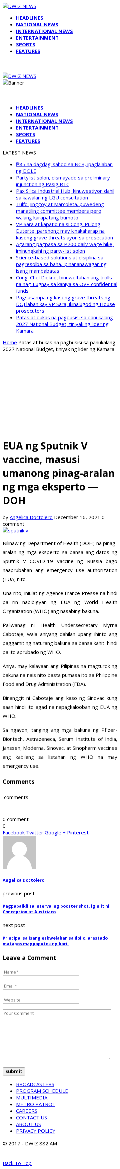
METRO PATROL (35, 1104)
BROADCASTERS (35, 1084)
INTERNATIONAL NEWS (44, 31)
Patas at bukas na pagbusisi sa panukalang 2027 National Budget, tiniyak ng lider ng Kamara (64, 324)
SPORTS (25, 44)
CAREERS (26, 1110)
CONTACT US (31, 1117)
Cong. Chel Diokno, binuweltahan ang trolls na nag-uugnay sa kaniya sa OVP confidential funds (66, 284)
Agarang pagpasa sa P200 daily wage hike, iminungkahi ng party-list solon (65, 247)
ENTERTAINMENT (37, 37)
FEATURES (28, 51)
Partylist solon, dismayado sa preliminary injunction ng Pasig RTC (63, 180)
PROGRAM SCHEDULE (42, 1090)
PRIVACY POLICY (35, 1130)
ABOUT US (28, 1124)
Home (10, 342)
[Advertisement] (60, 395)
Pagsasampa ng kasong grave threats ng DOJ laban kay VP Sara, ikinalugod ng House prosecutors (65, 304)
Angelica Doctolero (31, 517)
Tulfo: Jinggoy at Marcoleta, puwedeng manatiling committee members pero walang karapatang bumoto (60, 211)
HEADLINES (29, 17)
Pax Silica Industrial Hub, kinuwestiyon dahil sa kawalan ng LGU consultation (65, 194)
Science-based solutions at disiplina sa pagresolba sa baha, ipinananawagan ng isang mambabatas (61, 264)
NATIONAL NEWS (37, 24)
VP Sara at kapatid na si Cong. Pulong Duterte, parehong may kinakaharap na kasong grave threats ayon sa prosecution (64, 231)
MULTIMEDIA (31, 1097)
